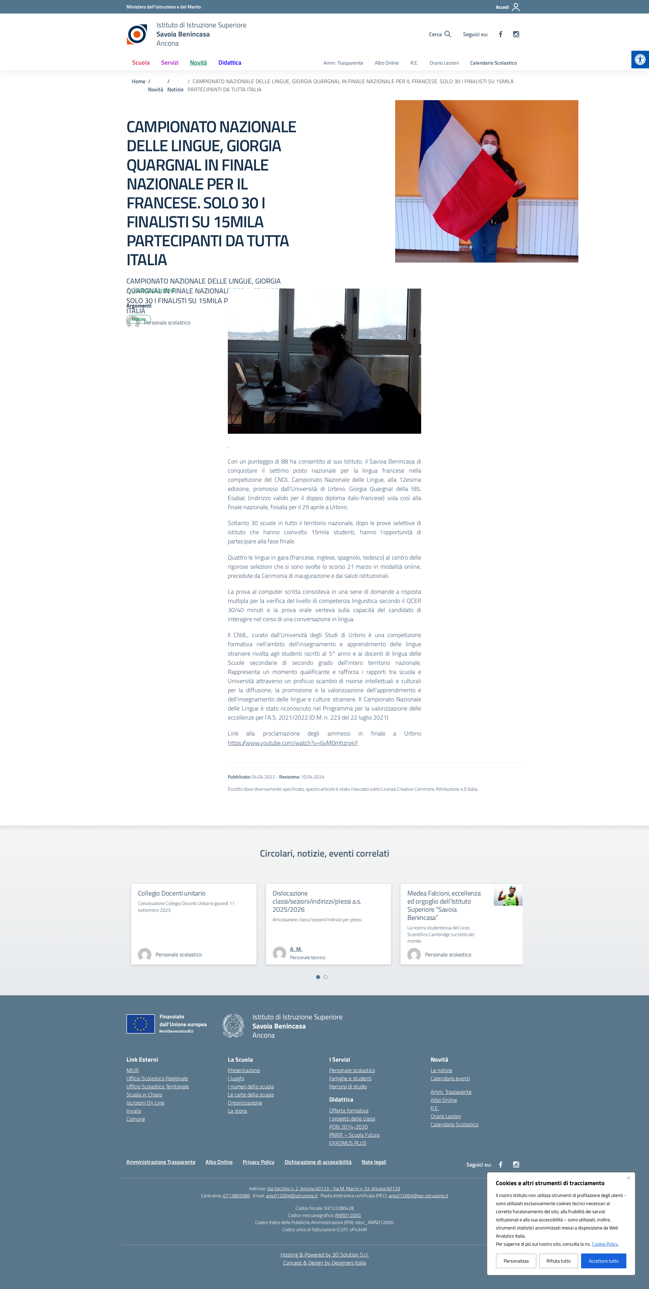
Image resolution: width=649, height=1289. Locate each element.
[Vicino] (628, 1178)
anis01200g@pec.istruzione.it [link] (418, 1195)
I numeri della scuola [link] (251, 1086)
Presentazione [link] (244, 1070)
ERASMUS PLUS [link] (347, 1143)
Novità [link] (198, 62)
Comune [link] (135, 1119)
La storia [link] (237, 1111)
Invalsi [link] (133, 1111)
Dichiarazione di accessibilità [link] (318, 1162)
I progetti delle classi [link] (352, 1118)
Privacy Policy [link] (258, 1162)
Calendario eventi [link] (450, 1078)
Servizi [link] (169, 62)
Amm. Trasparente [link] (343, 63)
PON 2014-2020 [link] (348, 1127)
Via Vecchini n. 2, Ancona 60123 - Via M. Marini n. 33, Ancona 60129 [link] (333, 1188)
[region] (561, 1223)
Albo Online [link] (387, 63)
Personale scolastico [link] (352, 1070)
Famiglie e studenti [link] (350, 1078)
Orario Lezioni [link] (444, 63)
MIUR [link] (132, 1070)
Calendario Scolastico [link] (493, 63)
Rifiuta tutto (559, 1260)
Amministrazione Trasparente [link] (160, 1162)
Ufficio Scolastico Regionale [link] (157, 1078)
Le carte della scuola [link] (251, 1094)
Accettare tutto (604, 1260)
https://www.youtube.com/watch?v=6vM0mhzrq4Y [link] (293, 742)
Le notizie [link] (441, 1070)
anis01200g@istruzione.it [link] (292, 1195)
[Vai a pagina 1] (318, 977)
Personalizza (516, 1260)
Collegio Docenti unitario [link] (219, 893)
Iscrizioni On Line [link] (145, 1103)
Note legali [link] (374, 1162)
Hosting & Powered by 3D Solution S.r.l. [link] (325, 1254)
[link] (640, 59)
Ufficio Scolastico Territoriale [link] (157, 1086)
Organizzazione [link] (245, 1103)
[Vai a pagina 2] (325, 977)
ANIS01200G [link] (348, 1215)
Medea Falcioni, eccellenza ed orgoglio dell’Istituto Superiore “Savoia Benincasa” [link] (491, 905)
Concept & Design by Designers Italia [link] (324, 1263)
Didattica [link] (229, 62)
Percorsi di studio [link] (348, 1086)
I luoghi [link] (236, 1078)
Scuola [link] (141, 62)
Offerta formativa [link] (348, 1110)
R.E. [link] (414, 63)
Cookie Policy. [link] (605, 1243)
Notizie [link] (139, 318)
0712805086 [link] (236, 1195)
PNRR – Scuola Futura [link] (354, 1135)
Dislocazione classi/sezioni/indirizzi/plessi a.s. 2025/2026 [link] (364, 901)
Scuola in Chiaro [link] (144, 1094)
